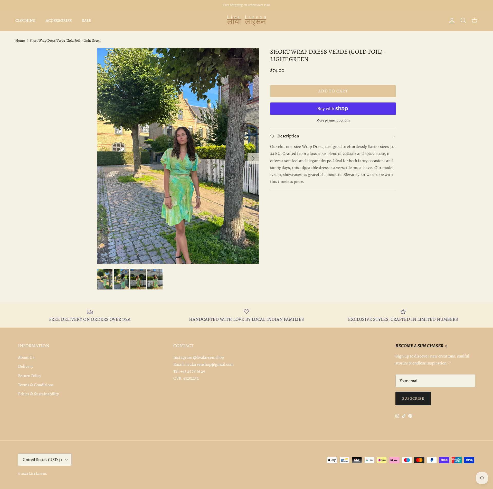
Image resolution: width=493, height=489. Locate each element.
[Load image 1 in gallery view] (178, 156)
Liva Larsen (37, 473)
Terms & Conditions (36, 385)
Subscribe (413, 398)
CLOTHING (25, 20)
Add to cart (333, 91)
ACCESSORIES (59, 20)
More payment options (333, 120)
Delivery (25, 366)
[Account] (451, 20)
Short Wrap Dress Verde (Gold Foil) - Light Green (65, 40)
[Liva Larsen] (247, 20)
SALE (86, 20)
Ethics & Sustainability (38, 394)
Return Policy (29, 376)
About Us (26, 357)
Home (20, 40)
